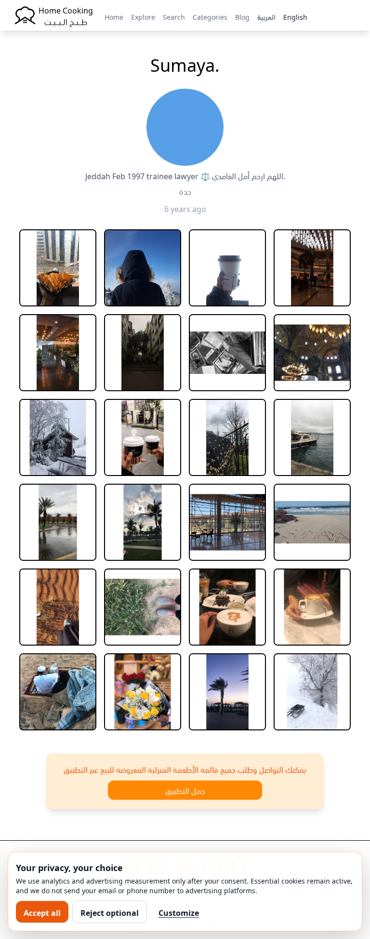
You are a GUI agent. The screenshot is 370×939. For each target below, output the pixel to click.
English (295, 16)
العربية (266, 16)
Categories (210, 16)
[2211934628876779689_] (227, 691)
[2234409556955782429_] (312, 691)
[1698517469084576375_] (142, 267)
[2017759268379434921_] (57, 607)
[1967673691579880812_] (227, 522)
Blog (242, 16)
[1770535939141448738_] (142, 352)
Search (174, 16)
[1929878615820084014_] (142, 522)
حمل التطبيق (185, 790)
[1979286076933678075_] (312, 522)
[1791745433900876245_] (312, 352)
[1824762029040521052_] (142, 437)
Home (114, 16)
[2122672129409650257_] (312, 607)
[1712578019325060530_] (312, 267)
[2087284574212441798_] (142, 607)
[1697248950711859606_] (57, 267)
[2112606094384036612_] (227, 607)
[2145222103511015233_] (57, 691)
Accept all (42, 912)
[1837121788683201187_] (227, 437)
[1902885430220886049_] (57, 522)
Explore (143, 16)
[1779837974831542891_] (227, 352)
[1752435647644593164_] (57, 352)
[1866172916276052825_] (312, 437)
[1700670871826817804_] (227, 267)
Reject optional (109, 912)
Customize (179, 912)
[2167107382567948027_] (142, 691)
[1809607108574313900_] (57, 437)
